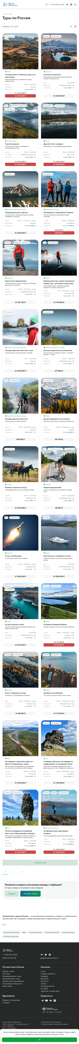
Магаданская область (52, 209)
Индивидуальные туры (11, 976)
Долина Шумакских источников (57, 419)
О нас (43, 971)
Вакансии (44, 979)
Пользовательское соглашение (51, 1022)
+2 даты (33, 289)
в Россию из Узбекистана (11, 936)
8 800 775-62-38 (9, 958)
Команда (44, 976)
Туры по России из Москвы (11, 932)
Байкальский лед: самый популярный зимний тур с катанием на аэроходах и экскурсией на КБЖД (59, 283)
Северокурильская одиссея (16, 212)
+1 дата (33, 427)
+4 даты (33, 220)
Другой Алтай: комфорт (53, 144)
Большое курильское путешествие (58, 350)
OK (39, 1040)
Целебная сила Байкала (53, 693)
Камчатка (48, 71)
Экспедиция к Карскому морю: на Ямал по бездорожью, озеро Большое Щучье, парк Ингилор (19, 763)
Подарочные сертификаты (13, 981)
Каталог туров (8, 971)
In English (6, 1003)
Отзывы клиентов (48, 974)
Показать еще (40, 863)
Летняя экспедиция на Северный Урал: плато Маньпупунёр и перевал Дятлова (20, 833)
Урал (46, 758)
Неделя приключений (52, 487)
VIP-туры (6, 974)
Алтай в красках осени (14, 624)
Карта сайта (7, 986)
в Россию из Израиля (68, 932)
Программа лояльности (12, 984)
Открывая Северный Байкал (55, 624)
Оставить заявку (30, 894)
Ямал (8, 758)
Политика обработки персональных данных (54, 1024)
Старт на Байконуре (13, 556)
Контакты (44, 981)
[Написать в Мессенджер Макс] (71, 4)
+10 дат (72, 291)
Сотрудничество (47, 986)
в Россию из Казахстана (52, 932)
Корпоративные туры (11, 979)
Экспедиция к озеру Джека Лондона (58, 212)
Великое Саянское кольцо (16, 487)
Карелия (48, 484)
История (44, 989)
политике (61, 1034)
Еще (4, 924)
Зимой (24, 932)
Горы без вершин (12, 144)
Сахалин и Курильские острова (16, 209)
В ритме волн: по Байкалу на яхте (57, 556)
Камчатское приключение (15, 281)
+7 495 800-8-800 (9, 955)
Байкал (47, 278)
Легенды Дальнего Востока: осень (19, 350)
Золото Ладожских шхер (15, 693)
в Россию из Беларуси (35, 932)
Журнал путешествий (11, 1000)
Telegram (11, 894)
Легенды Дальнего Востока (16, 419)
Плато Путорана (12, 141)
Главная (5, 14)
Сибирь (47, 416)
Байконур (10, 553)
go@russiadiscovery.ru (49, 958)
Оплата (43, 984)
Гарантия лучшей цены (50, 991)
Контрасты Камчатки (52, 75)
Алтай (8, 71)
